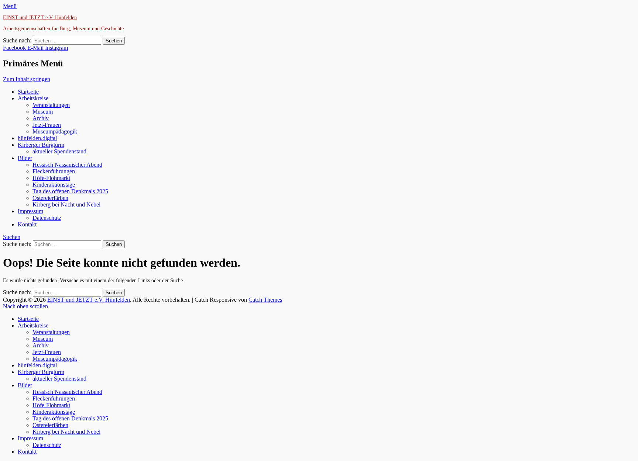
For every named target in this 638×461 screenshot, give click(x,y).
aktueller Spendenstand (59, 151)
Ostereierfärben (50, 198)
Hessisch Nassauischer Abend (67, 165)
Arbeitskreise (33, 98)
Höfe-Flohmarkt (51, 178)
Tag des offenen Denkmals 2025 (70, 191)
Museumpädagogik (54, 131)
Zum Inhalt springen (26, 79)
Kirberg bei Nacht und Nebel (66, 204)
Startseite (28, 92)
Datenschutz (46, 218)
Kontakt (27, 224)
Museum (42, 111)
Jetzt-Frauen (46, 125)
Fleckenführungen (53, 171)
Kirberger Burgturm (41, 145)
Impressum (30, 211)
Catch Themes (265, 300)
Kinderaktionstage (53, 184)
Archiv (40, 118)
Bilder (25, 158)
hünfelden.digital (37, 138)
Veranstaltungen (51, 105)
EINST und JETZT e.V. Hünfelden (40, 17)
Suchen (11, 237)
